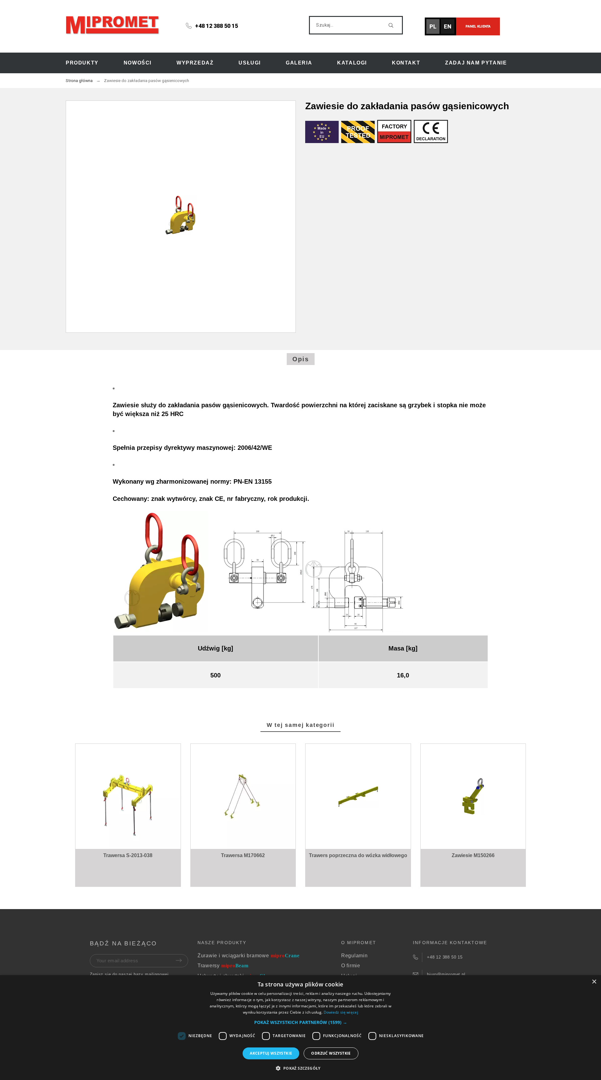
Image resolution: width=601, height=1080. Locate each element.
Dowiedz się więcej (341, 1012)
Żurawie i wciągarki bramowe (249, 955)
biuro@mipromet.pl (446, 974)
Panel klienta (478, 26)
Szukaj (395, 25)
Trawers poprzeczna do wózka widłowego (358, 855)
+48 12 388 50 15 (216, 26)
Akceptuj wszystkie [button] (271, 1053)
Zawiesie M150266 (473, 855)
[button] (129, 828)
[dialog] (300, 1027)
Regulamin (354, 955)
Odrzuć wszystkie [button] (331, 1053)
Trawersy (223, 965)
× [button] (594, 982)
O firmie (350, 965)
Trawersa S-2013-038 (127, 855)
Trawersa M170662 (243, 855)
